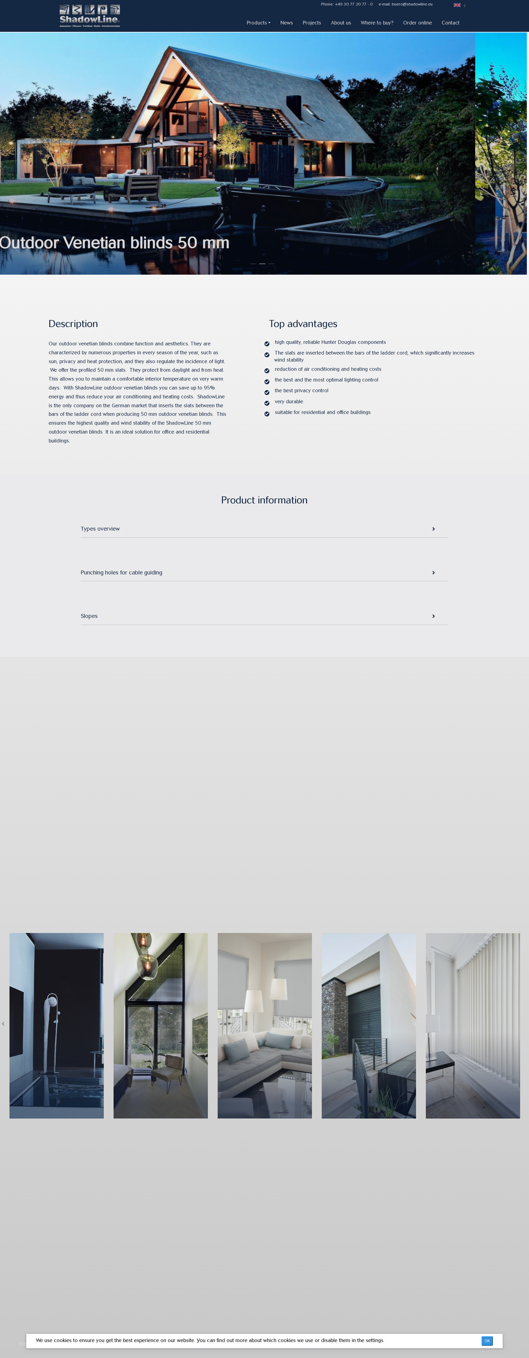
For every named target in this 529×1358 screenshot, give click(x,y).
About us (341, 23)
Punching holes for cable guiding (121, 573)
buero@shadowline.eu (412, 4)
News (286, 23)
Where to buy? (377, 23)
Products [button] (257, 23)
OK (487, 1340)
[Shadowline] (96, 17)
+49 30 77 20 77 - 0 (354, 4)
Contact (451, 23)
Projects (312, 23)
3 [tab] (271, 261)
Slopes (89, 616)
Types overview (100, 529)
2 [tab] (262, 261)
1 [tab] (253, 261)
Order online (417, 23)
